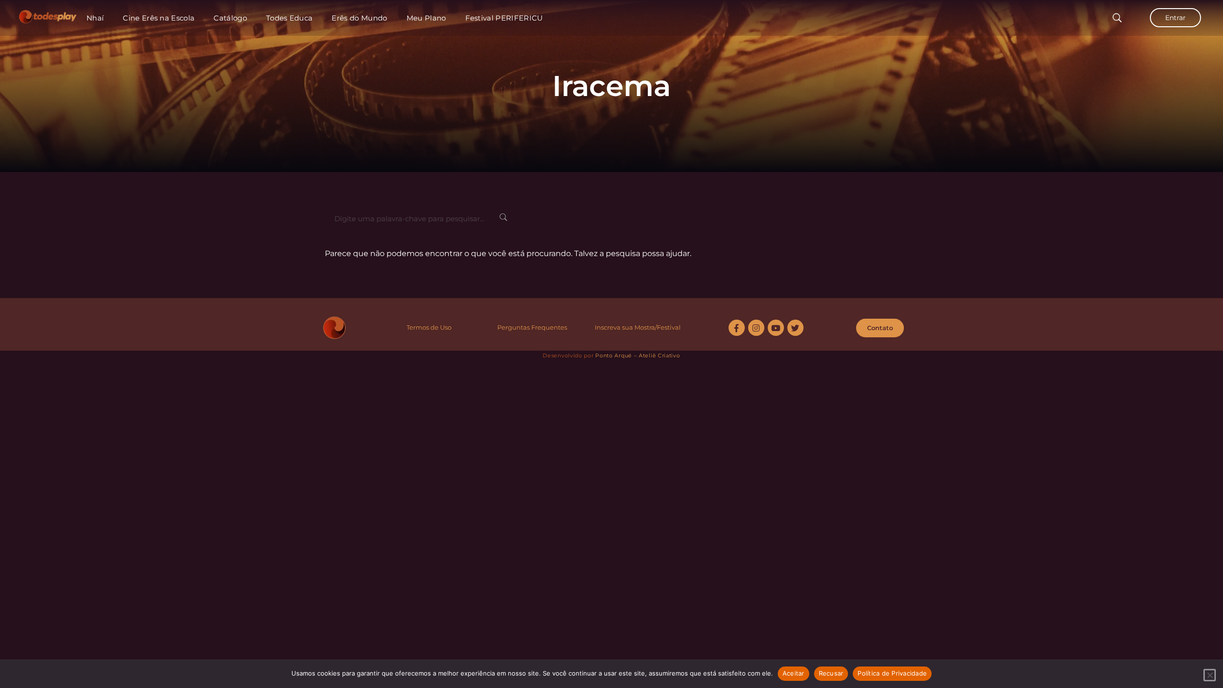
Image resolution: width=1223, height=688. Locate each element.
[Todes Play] (47, 14)
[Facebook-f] (737, 328)
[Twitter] (795, 328)
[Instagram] (756, 328)
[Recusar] (1209, 675)
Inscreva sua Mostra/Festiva (637, 327)
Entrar (1175, 17)
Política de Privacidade (892, 673)
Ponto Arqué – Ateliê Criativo (637, 355)
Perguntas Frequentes (532, 327)
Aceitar (794, 673)
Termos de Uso (429, 327)
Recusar (831, 673)
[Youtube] (776, 328)
